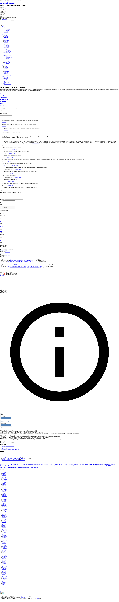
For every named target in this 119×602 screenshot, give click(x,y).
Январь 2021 (4, 527)
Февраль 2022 (4, 516)
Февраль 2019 (4, 546)
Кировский (8, 46)
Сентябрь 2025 (4, 480)
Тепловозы (83, 465)
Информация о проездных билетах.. (8, 446)
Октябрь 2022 (4, 509)
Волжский (7, 64)
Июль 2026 (4, 471)
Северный (7, 58)
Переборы (7, 63)
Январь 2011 (4, 587)
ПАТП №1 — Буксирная (10, 75)
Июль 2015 (4, 582)
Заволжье (7, 53)
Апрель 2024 (4, 494)
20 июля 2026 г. (7, 252)
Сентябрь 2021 (4, 520)
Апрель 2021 (4, 524)
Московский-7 (77, 464)
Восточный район (7, 44)
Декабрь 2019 (4, 538)
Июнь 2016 (4, 573)
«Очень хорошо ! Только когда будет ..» (37, 266)
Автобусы (5, 35)
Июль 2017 (4, 562)
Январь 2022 (4, 517)
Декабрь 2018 (4, 548)
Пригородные (6, 38)
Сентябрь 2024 (4, 490)
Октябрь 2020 (4, 529)
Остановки (6, 32)
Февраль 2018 (4, 556)
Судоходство (76, 465)
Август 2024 (4, 491)
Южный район (6, 47)
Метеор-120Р (73, 464)
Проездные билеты (31, 465)
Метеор (1, 221)
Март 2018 (4, 555)
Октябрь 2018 (4, 549)
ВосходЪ (1, 226)
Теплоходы (7, 30)
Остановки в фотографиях (107, 464)
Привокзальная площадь (23, 465)
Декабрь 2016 (4, 568)
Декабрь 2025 (4, 477)
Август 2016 (4, 571)
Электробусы (8, 29)
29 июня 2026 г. (7, 248)
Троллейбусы (8, 28)
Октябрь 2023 (4, 499)
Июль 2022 (4, 512)
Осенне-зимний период (98, 464)
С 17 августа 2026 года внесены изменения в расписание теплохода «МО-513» (14, 458)
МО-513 (66, 464)
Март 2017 (4, 565)
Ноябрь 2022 (4, 508)
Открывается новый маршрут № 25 (7, 447)
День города (32, 464)
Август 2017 (4, 561)
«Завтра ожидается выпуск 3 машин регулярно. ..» (41, 264)
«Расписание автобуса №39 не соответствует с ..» (27, 261)
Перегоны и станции (112, 464)
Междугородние (6, 39)
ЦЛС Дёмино (23, 467)
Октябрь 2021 (4, 519)
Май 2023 (3, 503)
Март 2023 (4, 505)
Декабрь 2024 (4, 487)
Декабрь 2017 (4, 558)
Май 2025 (3, 483)
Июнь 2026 (4, 472)
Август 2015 (4, 581)
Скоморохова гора (9, 57)
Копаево (7, 45)
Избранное (51, 464)
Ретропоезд (42, 465)
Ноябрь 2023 (4, 498)
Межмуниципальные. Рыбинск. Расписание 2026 (18, 267)
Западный (7, 59)
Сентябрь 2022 (4, 510)
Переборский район (7, 62)
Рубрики (1, 453)
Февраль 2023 (4, 506)
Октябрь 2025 (4, 479)
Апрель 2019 (4, 544)
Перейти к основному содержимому (6, 23)
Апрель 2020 (4, 534)
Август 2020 (4, 531)
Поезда (7, 31)
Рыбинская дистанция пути (49, 465)
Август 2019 (4, 541)
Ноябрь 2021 (4, 518)
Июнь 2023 (4, 502)
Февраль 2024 (4, 496)
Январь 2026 (4, 476)
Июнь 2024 (4, 492)
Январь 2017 (4, 567)
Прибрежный (8, 61)
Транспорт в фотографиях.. (6, 448)
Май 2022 (3, 513)
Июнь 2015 (4, 583)
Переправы (6, 42)
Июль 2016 (4, 572)
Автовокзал (6, 78)
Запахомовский (8, 51)
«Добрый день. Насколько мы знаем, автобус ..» (33, 267)
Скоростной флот (69, 465)
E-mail (1, 202)
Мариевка (7, 49)
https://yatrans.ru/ (2, 591)
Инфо (3, 76)
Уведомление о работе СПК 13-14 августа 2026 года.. (10, 459)
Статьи (3, 33)
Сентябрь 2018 (4, 550)
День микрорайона (36, 464)
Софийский (8, 50)
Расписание (4, 34)
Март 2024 (4, 495)
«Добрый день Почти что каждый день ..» (37, 263)
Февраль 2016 (4, 576)
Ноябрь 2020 (4, 528)
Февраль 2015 (4, 586)
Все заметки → (2, 275)
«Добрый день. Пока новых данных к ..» (28, 260)
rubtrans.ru (37, 598)
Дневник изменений (40, 464)
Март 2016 (4, 575)
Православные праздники (13, 465)
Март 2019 (4, 545)
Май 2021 (3, 523)
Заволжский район (7, 52)
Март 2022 (4, 515)
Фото (3, 26)
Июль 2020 (4, 532)
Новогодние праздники (84, 464)
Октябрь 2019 (4, 539)
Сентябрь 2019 (4, 540)
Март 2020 (4, 535)
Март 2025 (4, 485)
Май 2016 (3, 574)
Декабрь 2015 (4, 578)
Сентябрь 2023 (4, 500)
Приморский (8, 54)
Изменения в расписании (58, 464)
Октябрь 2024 (4, 489)
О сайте (3, 83)
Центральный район (7, 55)
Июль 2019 (4, 542)
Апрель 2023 (4, 504)
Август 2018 (4, 551)
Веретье (7, 60)
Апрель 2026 (4, 474)
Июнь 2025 (4, 482)
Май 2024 (3, 493)
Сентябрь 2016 (4, 570)
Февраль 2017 (4, 566)
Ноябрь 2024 (4, 488)
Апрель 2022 (4, 514)
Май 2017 (3, 564)
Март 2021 (4, 525)
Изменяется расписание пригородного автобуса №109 (10, 449)
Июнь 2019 (4, 543)
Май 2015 (3, 584)
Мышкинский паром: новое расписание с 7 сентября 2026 (11, 456)
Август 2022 (4, 511)
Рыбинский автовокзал (59, 465)
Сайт (1, 204)
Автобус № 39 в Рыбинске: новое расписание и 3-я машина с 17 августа (19, 263)
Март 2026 (4, 475)
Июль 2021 (4, 522)
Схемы (3, 65)
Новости (3, 25)
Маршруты (6, 79)
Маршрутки (6, 37)
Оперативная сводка (35, 143)
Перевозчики (6, 81)
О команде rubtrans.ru (7, 84)
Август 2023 (4, 501)
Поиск (1, 20)
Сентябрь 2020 (4, 530)
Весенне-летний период (11, 464)
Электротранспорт (34, 467)
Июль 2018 (4, 552)
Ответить (4, 122)
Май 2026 (3, 473)
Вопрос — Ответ (6, 82)
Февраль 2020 (4, 536)
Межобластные (6, 40)
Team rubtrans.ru (6, 149)
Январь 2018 (4, 557)
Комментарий (2, 199)
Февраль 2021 (4, 526)
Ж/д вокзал (6, 77)
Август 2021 (4, 521)
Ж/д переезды (6, 80)
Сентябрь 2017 (4, 560)
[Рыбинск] (2, 594)
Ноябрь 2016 (4, 569)
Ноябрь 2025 (4, 478)
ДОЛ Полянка (28, 464)
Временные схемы (21, 464)
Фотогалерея (17, 467)
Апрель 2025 (4, 484)
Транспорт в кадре (100, 465)
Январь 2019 (4, 547)
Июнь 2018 (4, 553)
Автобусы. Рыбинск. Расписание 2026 (16, 259)
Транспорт (5, 27)
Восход (17, 464)
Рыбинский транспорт (7, 3)
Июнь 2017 (4, 563)
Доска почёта (46, 464)
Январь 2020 (4, 537)
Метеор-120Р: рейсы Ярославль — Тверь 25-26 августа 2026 (11, 457)
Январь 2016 (4, 577)
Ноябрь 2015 (4, 579)
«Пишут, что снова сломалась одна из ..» (28, 259)
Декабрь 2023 (4, 497)
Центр (7, 56)
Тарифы (80, 465)
